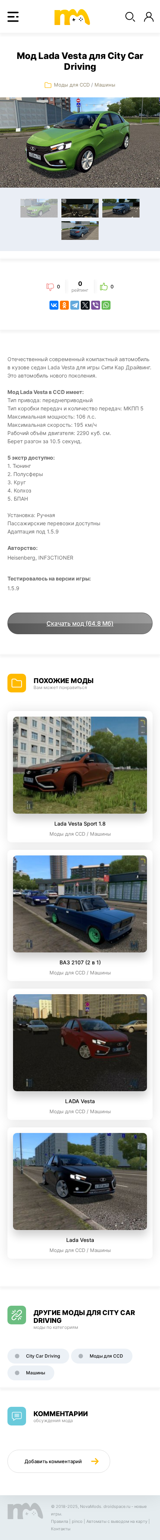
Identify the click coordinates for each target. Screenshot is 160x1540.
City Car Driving (43, 1356)
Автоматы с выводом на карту (116, 1521)
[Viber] (95, 305)
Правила (59, 1521)
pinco (77, 1521)
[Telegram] (74, 305)
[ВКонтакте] (53, 305)
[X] (85, 305)
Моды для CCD (72, 85)
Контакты (60, 1528)
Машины (105, 85)
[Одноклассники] (64, 305)
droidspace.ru (116, 1506)
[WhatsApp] (106, 305)
